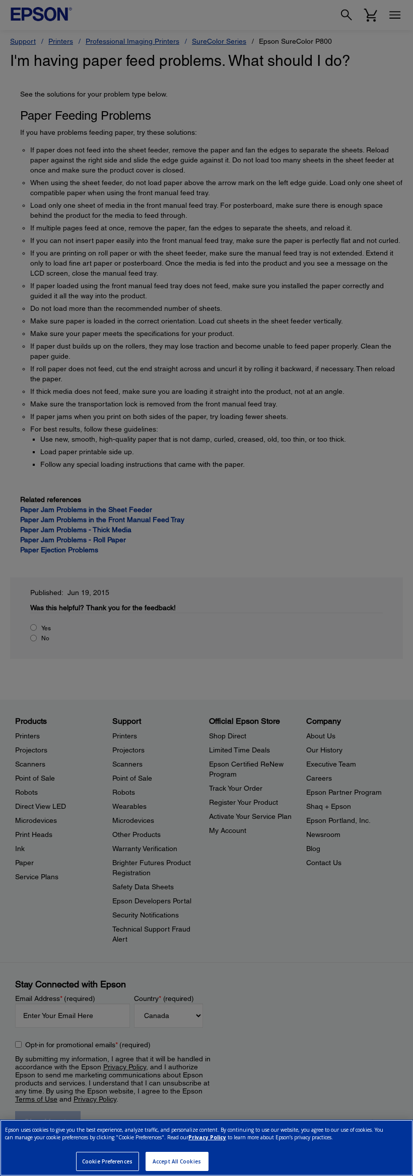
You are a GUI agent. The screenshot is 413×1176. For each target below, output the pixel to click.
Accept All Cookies (177, 1161)
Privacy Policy (207, 1137)
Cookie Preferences (107, 1161)
